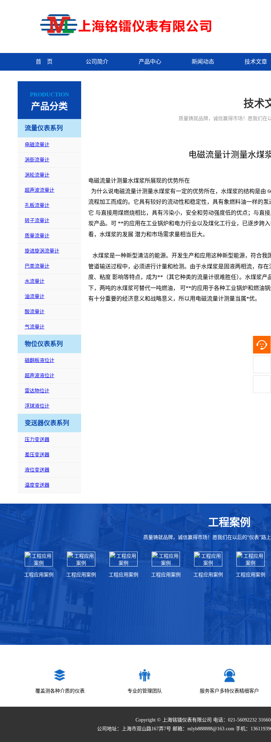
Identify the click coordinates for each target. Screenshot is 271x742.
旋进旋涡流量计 (42, 251)
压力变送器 (37, 439)
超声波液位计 (39, 375)
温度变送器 (37, 485)
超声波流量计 (39, 190)
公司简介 (97, 62)
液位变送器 (37, 470)
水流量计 (34, 281)
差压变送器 (37, 454)
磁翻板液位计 (39, 360)
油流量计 (34, 296)
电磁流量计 (37, 144)
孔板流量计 (37, 205)
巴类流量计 (37, 266)
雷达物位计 (37, 390)
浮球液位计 (37, 406)
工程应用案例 (39, 574)
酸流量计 (34, 311)
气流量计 (34, 327)
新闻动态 (203, 62)
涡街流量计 (37, 159)
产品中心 (150, 62)
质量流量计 (37, 235)
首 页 (44, 62)
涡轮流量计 (37, 175)
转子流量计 (37, 220)
